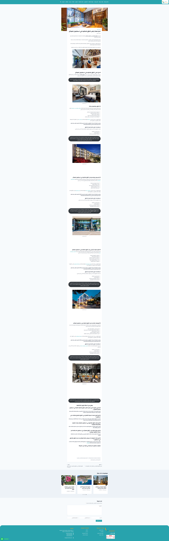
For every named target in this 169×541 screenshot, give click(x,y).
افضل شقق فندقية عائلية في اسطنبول (82, 458)
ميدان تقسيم (78, 190)
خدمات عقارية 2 (81, 2)
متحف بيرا (80, 119)
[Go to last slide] (106, 485)
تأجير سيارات (96, 2)
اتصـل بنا (63, 2)
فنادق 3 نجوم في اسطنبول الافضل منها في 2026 (101, 487)
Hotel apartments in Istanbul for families (94, 458)
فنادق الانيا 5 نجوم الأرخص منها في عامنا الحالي (85, 487)
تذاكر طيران (86, 2)
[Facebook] (114, 533)
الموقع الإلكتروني (75, 517)
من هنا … (88, 442)
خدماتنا (73, 2)
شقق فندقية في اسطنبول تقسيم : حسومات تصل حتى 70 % (75, 466)
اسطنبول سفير (88, 190)
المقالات (66, 2)
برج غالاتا (89, 119)
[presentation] (100, 480)
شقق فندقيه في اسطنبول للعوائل (95, 459)
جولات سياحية (101, 2)
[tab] (85, 494)
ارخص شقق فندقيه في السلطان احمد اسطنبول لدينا (94, 465)
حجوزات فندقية (91, 2)
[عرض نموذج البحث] (60, 1)
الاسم (101, 517)
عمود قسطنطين (78, 336)
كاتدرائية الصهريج (76, 264)
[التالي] (62, 485)
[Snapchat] (111, 533)
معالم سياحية (106, 2)
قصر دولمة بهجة (88, 264)
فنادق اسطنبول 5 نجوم (84, 346)
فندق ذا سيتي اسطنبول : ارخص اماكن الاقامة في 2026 (69, 488)
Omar (103, 489)
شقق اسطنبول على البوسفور (76, 108)
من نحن (70, 2)
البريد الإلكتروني (87, 517)
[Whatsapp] (110, 533)
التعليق (100, 506)
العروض (76, 2)
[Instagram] (113, 533)
